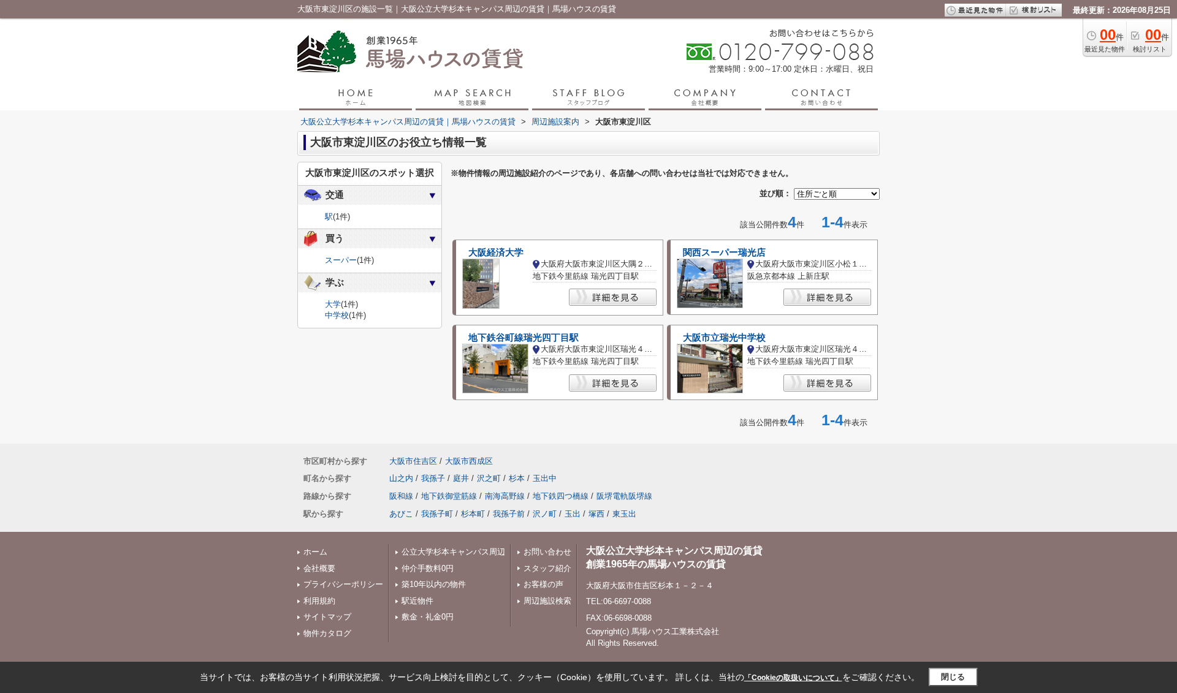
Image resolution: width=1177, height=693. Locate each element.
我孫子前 (509, 513)
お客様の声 (543, 584)
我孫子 (433, 478)
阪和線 (401, 496)
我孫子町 (437, 513)
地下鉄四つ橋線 (560, 496)
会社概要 (319, 568)
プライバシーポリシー (343, 584)
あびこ (401, 513)
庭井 (461, 478)
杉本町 (473, 513)
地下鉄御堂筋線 (449, 496)
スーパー (341, 260)
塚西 (596, 513)
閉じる (953, 676)
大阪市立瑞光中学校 (724, 338)
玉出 (573, 513)
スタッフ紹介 (547, 568)
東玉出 (624, 513)
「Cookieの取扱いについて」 (793, 677)
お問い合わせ (547, 551)
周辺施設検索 (547, 600)
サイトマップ (327, 616)
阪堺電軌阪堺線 (624, 496)
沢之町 (489, 478)
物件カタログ (327, 633)
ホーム (315, 551)
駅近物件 (417, 600)
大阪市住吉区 (413, 461)
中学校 (337, 315)
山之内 (401, 478)
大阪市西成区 (469, 461)
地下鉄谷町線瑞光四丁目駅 (523, 338)
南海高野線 (505, 496)
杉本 (517, 478)
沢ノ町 (545, 513)
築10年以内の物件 (434, 584)
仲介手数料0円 (428, 568)
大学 (333, 304)
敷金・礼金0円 (428, 616)
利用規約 (319, 600)
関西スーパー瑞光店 (724, 252)
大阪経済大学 (496, 252)
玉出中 (545, 478)
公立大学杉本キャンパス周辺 (453, 551)
